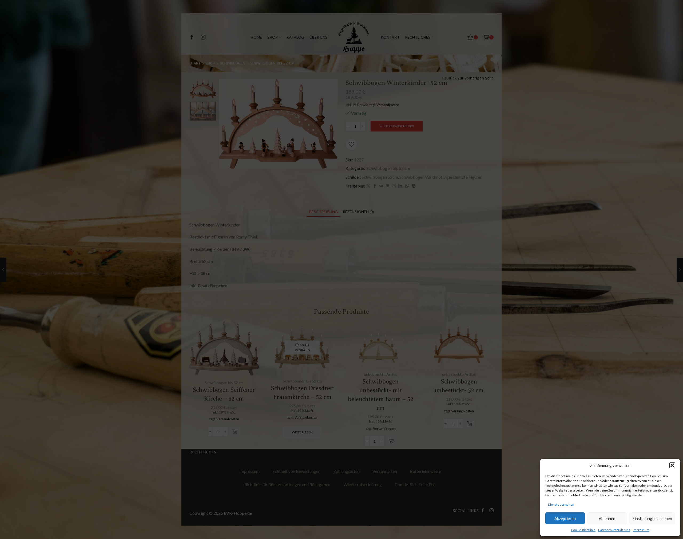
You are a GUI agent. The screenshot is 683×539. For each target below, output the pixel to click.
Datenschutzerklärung (614, 530)
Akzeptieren (565, 518)
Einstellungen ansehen (652, 518)
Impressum (641, 530)
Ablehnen (607, 518)
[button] (672, 465)
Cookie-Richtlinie (583, 530)
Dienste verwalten (561, 504)
